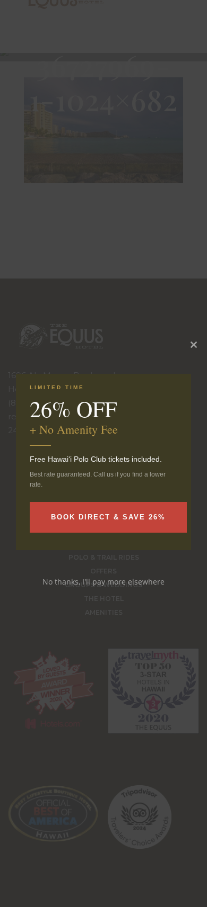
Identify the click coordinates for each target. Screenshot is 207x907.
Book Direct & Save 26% (108, 517)
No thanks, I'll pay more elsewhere (103, 582)
